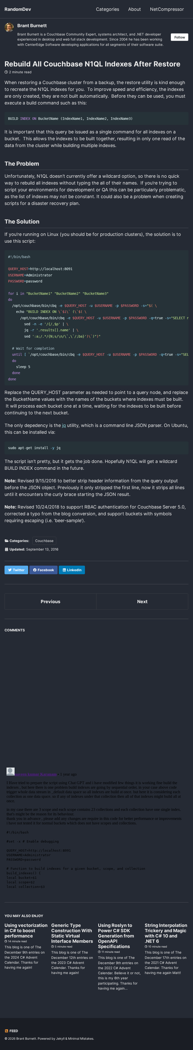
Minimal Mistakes (80, 1038)
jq (64, 425)
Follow (179, 37)
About (134, 9)
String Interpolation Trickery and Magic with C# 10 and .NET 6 (166, 933)
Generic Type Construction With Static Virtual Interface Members (72, 933)
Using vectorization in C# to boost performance (26, 930)
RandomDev (18, 9)
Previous (50, 601)
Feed (13, 1031)
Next (142, 601)
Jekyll (60, 1038)
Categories (107, 9)
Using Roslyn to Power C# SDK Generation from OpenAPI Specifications (116, 936)
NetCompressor (167, 9)
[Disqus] (96, 698)
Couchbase (44, 541)
